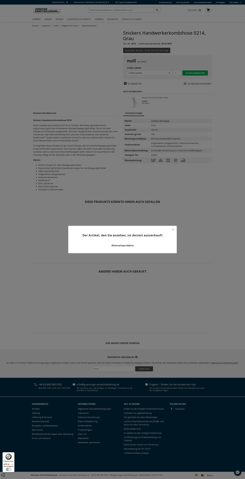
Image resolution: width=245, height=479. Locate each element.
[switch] (8, 469)
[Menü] (12, 453)
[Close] (173, 229)
